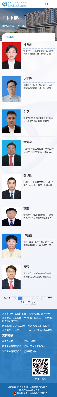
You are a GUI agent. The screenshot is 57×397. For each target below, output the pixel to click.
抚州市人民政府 (31, 341)
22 (44, 298)
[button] (46, 4)
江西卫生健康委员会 (11, 351)
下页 (50, 298)
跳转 (33, 303)
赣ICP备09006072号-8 (29, 390)
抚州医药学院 (30, 351)
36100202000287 (37, 393)
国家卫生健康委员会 (11, 346)
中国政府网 (7, 341)
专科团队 (22, 26)
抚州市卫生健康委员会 (34, 346)
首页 (13, 26)
